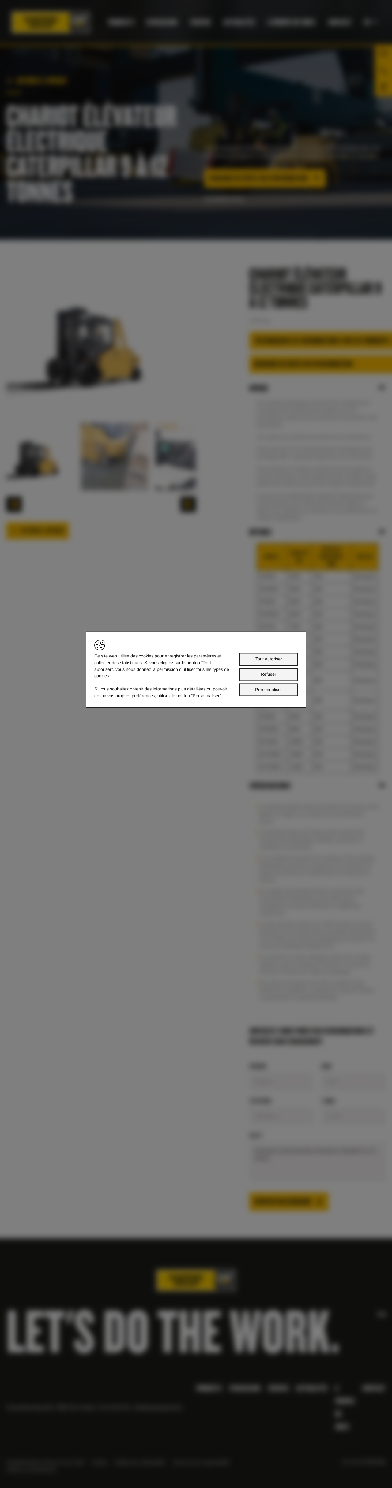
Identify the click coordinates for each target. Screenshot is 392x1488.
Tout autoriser (268, 659)
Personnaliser (268, 689)
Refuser (268, 674)
